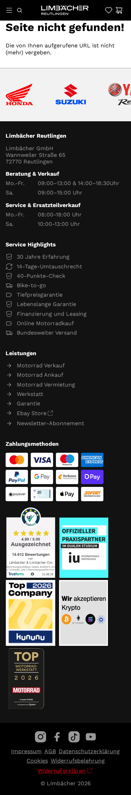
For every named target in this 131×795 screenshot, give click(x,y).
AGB (50, 751)
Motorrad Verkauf (41, 365)
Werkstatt (30, 394)
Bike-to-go (31, 285)
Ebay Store (31, 413)
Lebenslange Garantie (46, 304)
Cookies (37, 760)
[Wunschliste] (108, 10)
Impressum (26, 751)
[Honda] (19, 95)
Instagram (40, 736)
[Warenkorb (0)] (119, 10)
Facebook (57, 736)
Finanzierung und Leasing (52, 314)
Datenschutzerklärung (89, 751)
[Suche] (19, 10)
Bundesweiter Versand (47, 332)
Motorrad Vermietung (46, 384)
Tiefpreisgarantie (40, 294)
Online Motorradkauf (45, 323)
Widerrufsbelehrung (78, 760)
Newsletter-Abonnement (50, 423)
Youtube (90, 736)
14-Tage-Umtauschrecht (49, 266)
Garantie (28, 403)
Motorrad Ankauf (40, 375)
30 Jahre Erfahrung (43, 256)
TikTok (74, 736)
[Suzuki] (71, 95)
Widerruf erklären (62, 770)
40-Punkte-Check (41, 276)
